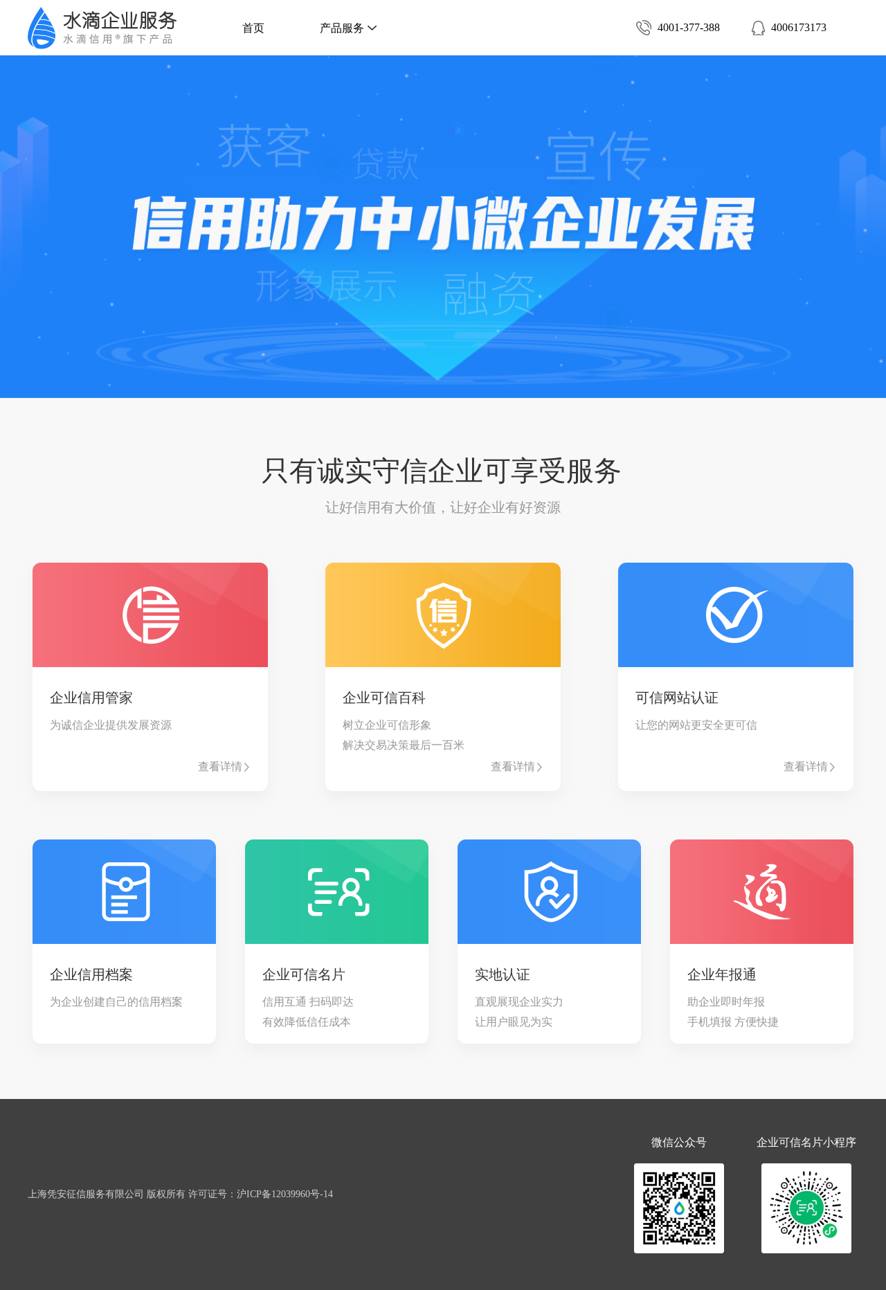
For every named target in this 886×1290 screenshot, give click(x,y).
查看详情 (220, 766)
